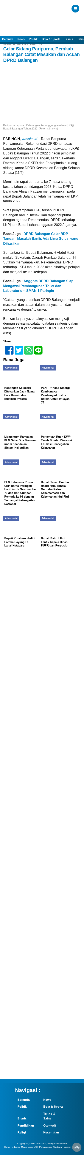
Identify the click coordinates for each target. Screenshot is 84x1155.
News (21, 39)
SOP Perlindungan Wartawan (48, 1147)
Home (7, 1147)
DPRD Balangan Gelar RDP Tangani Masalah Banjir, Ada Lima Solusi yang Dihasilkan (40, 238)
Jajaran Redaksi (72, 1147)
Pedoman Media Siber (22, 1147)
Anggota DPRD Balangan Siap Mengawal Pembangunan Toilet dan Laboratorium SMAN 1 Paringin (38, 286)
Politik (33, 39)
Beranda (7, 39)
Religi (21, 1132)
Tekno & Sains (49, 1116)
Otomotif (49, 1125)
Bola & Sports (51, 39)
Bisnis (69, 39)
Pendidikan (25, 1125)
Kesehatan (51, 1132)
